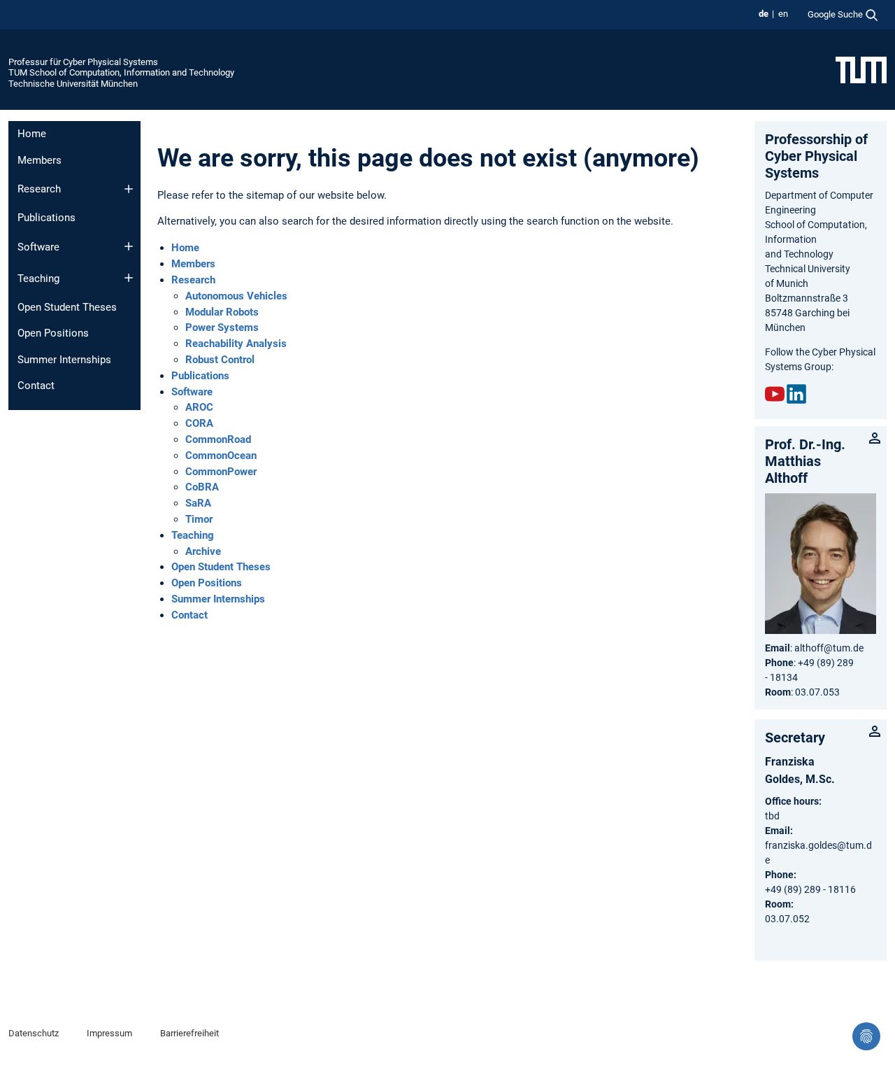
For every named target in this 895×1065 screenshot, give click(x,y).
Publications (46, 217)
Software (38, 247)
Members (39, 160)
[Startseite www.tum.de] (861, 69)
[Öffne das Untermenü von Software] (128, 246)
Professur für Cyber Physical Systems (83, 62)
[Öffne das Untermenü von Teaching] (128, 277)
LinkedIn (796, 394)
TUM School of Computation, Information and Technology (121, 72)
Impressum (109, 1033)
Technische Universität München (73, 83)
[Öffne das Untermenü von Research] (128, 189)
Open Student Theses (67, 307)
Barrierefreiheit (189, 1033)
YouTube (775, 394)
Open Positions (53, 333)
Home (31, 133)
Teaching (38, 278)
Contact (36, 385)
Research (39, 189)
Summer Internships (64, 359)
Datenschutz (33, 1033)
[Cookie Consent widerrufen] (866, 1036)
